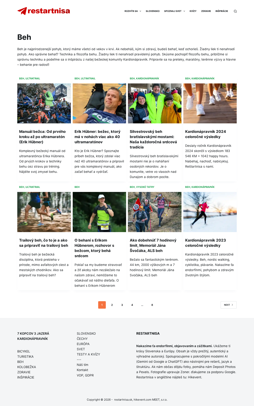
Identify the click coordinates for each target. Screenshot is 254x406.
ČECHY (82, 339)
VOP (80, 375)
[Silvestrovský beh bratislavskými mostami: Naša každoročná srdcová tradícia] (154, 103)
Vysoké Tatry (145, 186)
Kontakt (82, 370)
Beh (21, 78)
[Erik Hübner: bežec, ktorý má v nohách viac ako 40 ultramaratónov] (99, 103)
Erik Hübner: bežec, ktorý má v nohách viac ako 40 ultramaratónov (97, 136)
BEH (20, 362)
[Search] (235, 11)
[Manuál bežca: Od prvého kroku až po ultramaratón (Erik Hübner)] (44, 103)
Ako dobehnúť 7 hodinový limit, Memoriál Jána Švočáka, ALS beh (153, 245)
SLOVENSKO (153, 11)
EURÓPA (83, 344)
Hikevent (194, 377)
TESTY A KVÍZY (88, 354)
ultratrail (32, 78)
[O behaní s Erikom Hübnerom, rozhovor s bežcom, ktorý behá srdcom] (99, 212)
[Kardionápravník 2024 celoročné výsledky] (210, 103)
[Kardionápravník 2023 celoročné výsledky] (210, 212)
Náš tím (82, 365)
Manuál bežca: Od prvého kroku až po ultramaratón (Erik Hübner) (42, 136)
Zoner (185, 372)
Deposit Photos (224, 367)
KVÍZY (193, 11)
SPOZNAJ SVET (172, 11)
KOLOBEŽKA (26, 367)
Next (227, 304)
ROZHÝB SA (131, 11)
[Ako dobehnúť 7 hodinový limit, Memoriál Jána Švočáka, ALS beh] (154, 212)
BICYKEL (23, 351)
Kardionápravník (147, 78)
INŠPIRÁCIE (222, 11)
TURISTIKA (25, 356)
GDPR (89, 375)
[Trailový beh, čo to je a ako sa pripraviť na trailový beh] (44, 212)
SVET (81, 349)
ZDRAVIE (206, 11)
